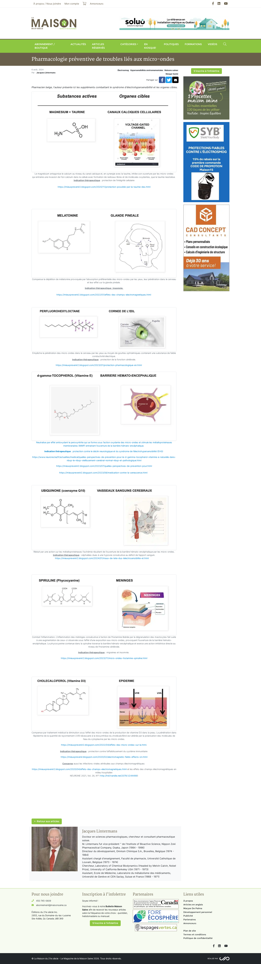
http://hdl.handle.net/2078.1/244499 (118, 775)
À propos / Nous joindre (47, 3)
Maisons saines (171, 70)
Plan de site (189, 930)
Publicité (188, 915)
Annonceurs (189, 923)
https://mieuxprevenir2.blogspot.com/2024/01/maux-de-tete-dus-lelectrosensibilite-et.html (102, 558)
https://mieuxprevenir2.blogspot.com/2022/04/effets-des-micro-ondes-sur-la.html (103, 745)
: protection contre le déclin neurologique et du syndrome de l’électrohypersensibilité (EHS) (103, 451)
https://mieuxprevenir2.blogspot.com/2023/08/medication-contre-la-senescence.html (103, 472)
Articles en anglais (193, 904)
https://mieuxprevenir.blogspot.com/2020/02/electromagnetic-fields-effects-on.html (104, 757)
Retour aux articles (47, 821)
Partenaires (189, 919)
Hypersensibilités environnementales (146, 70)
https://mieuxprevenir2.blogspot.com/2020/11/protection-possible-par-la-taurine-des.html (104, 187)
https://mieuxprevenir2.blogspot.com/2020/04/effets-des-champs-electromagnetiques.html (79, 769)
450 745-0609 (43, 900)
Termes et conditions (194, 934)
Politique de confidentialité (198, 938)
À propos (188, 900)
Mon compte (71, 3)
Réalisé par (213, 958)
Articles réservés (98, 46)
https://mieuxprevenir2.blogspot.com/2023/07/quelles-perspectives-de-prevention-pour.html (104, 466)
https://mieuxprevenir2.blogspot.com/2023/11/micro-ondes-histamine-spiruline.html (104, 658)
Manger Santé (172, 74)
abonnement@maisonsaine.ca (51, 905)
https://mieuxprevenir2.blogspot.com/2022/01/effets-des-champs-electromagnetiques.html (103, 294)
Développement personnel (197, 912)
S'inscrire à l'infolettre (206, 71)
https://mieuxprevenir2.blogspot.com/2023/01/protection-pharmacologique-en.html (99, 365)
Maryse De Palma (192, 908)
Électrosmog (123, 70)
